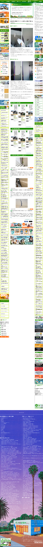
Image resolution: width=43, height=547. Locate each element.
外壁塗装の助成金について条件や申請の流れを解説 (29, 447)
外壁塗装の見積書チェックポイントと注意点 (39, 156)
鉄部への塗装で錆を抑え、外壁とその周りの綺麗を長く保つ (31, 476)
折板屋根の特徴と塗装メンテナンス (3, 230)
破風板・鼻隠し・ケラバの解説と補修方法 (4, 194)
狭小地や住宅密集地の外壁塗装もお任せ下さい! (4, 222)
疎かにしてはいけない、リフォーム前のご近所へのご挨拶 (8, 454)
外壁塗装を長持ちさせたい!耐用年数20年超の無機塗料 (39, 200)
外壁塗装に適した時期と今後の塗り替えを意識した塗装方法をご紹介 (10, 473)
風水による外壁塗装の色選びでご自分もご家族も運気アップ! (9, 448)
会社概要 (40, 1)
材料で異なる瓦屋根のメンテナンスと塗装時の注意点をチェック (31, 461)
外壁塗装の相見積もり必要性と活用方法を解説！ (39, 151)
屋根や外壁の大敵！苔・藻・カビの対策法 (39, 251)
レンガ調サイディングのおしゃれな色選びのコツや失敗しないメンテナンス (11, 478)
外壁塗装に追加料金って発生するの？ (38, 149)
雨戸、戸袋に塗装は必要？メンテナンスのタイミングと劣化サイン (32, 484)
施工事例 (8, 1)
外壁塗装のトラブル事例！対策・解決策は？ (39, 275)
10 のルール (2, 424)
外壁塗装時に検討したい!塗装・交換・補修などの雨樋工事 (30, 471)
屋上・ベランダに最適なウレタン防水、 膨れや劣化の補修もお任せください (11, 509)
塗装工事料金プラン (29, 1)
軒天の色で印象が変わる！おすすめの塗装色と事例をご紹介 (31, 468)
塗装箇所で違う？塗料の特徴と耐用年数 (39, 190)
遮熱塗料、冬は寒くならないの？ (27, 526)
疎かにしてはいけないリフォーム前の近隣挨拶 (39, 167)
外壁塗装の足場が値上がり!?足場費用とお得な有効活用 (30, 494)
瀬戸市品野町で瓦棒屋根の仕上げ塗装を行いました (39, 25)
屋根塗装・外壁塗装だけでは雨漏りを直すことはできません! (9, 457)
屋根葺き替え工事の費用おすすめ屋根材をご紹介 (4, 137)
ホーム (3, 1)
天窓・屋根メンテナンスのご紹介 (4, 201)
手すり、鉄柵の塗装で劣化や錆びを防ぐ (4, 242)
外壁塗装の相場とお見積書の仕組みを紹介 (39, 154)
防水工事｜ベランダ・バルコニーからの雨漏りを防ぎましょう (31, 445)
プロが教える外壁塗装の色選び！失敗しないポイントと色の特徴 (9, 440)
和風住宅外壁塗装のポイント (38, 236)
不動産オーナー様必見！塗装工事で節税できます (39, 205)
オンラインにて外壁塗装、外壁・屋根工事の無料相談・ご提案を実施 (32, 446)
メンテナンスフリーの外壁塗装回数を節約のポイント (39, 180)
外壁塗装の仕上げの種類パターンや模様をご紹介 (39, 303)
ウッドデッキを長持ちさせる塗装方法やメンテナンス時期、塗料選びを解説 (33, 479)
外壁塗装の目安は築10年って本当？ (3, 121)
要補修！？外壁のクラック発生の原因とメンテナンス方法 (8, 477)
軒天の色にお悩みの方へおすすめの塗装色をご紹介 (4, 199)
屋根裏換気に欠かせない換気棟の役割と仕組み (4, 271)
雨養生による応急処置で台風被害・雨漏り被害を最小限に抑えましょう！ (10, 518)
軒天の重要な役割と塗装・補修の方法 (4, 196)
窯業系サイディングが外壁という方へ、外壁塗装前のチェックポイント (32, 540)
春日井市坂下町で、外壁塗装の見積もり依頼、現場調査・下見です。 (39, 27)
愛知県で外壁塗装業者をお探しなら (5, 432)
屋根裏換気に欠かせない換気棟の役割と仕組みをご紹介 (8, 511)
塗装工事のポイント (4, 115)
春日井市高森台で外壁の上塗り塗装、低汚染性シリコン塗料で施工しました (39, 16)
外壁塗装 (4, 33)
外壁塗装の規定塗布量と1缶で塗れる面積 (39, 246)
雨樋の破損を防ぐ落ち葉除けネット (3, 212)
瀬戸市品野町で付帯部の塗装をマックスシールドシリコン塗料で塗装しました (39, 33)
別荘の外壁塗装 (25, 492)
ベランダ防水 (4, 41)
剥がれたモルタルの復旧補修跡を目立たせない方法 (4, 173)
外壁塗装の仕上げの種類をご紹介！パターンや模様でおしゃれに (9, 534)
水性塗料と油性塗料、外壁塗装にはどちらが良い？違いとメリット (32, 531)
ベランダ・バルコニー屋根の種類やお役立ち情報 (4, 258)
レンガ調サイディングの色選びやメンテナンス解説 (4, 171)
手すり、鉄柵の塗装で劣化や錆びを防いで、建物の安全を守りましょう (32, 478)
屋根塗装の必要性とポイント (27, 436)
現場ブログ (15, 18)
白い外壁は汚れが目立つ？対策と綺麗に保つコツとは (39, 290)
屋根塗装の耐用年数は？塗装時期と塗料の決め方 (39, 277)
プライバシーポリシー (4, 311)
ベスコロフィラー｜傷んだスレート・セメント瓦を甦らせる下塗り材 (32, 503)
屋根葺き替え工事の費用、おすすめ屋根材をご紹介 (29, 438)
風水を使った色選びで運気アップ (39, 68)
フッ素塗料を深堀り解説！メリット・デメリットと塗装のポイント (10, 531)
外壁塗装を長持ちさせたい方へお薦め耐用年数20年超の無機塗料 (31, 532)
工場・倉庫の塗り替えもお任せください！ (39, 126)
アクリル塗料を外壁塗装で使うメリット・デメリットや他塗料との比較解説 (33, 518)
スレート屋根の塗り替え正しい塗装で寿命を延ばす (4, 217)
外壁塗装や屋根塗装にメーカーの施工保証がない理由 (39, 203)
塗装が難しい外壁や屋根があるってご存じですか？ (39, 221)
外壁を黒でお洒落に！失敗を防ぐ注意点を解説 (39, 288)
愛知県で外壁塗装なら (4, 308)
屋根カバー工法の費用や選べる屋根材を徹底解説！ (29, 439)
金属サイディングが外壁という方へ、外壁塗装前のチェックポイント (32, 541)
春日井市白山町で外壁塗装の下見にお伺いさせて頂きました (39, 19)
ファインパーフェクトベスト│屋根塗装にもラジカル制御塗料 (31, 500)
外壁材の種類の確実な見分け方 (38, 177)
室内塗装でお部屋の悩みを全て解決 (27, 444)
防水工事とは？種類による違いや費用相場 (4, 261)
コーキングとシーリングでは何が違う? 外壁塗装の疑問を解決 (9, 495)
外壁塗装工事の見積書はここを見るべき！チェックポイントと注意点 (32, 429)
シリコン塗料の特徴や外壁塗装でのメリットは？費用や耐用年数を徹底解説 (33, 517)
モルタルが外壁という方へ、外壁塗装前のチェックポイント (31, 539)
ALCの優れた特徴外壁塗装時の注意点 (4, 281)
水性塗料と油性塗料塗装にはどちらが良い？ (38, 231)
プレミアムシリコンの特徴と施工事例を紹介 (39, 305)
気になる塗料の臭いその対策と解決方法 (38, 169)
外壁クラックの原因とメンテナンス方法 (4, 168)
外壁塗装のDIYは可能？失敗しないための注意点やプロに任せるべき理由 (10, 463)
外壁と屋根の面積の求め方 (4, 284)
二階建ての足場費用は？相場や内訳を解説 (38, 213)
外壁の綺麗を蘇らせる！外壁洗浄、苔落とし (38, 249)
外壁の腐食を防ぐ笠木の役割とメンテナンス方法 (4, 204)
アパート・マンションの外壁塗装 (27, 491)
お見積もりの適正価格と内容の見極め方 (39, 159)
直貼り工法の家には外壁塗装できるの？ (38, 226)
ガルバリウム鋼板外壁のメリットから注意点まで (39, 182)
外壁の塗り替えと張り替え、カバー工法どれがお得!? (39, 174)
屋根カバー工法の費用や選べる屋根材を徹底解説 (4, 140)
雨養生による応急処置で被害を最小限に (39, 270)
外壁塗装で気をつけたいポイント (4, 186)
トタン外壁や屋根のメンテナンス (4, 227)
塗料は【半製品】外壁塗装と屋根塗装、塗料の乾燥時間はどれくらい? (10, 493)
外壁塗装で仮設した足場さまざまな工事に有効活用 (39, 208)
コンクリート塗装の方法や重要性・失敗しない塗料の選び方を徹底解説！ (32, 483)
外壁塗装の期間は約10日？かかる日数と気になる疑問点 (8, 449)
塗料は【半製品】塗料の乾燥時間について (4, 276)
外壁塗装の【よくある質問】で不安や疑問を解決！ (7, 439)
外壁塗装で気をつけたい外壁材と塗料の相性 (4, 289)
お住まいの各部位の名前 (4, 142)
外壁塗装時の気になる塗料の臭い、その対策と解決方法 (8, 455)
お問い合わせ (3, 313)
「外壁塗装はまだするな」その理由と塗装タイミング (4, 126)
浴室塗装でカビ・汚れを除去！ (4, 248)
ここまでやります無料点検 (26, 420)
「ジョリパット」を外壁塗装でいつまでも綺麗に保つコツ (8, 500)
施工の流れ (24, 1)
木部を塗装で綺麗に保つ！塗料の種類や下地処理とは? (39, 257)
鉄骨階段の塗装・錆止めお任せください (4, 240)
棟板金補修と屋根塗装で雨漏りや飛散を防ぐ (4, 255)
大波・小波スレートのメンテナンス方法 (4, 291)
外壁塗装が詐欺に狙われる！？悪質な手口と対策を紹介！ (8, 487)
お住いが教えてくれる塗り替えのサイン (4, 118)
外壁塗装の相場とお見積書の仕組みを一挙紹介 (29, 428)
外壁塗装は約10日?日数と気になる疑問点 (39, 164)
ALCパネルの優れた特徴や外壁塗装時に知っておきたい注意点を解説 (10, 496)
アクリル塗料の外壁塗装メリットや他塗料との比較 (4, 153)
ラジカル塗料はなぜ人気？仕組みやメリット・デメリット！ (9, 533)
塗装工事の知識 (3, 110)
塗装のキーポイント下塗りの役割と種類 (38, 192)
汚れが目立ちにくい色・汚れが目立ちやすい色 (39, 71)
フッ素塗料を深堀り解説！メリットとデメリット (39, 298)
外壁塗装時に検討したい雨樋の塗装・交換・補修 (4, 206)
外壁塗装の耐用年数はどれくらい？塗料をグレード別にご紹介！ (9, 472)
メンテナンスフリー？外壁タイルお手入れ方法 (39, 234)
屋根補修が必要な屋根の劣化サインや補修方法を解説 (30, 475)
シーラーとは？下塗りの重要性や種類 (39, 197)
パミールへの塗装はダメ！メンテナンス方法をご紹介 (39, 259)
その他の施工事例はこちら (29, 153)
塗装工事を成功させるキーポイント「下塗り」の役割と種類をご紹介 (32, 535)
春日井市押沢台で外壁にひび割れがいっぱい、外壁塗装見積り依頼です (39, 13)
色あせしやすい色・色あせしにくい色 (39, 74)
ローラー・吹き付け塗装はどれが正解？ (38, 244)
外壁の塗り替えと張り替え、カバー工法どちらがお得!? (8, 464)
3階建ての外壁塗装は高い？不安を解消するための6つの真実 (9, 456)
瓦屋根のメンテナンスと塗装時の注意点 (4, 232)
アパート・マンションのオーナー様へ (39, 129)
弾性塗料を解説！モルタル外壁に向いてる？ (39, 300)
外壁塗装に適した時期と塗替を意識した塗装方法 (4, 147)
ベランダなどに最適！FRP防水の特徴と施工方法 (4, 263)
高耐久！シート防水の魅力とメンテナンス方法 (4, 268)
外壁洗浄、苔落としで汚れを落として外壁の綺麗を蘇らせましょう (32, 485)
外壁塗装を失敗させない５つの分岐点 (39, 146)
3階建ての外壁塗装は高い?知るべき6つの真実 (39, 172)
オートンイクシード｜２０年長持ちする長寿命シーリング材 (31, 516)
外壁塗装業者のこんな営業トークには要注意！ (39, 216)
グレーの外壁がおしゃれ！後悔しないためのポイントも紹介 (9, 525)
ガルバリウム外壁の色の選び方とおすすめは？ (7, 471)
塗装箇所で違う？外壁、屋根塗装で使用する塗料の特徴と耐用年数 (32, 527)
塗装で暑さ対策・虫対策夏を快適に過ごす (4, 163)
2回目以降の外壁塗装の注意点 (38, 187)
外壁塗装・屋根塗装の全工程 (27, 422)
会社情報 (2, 429)
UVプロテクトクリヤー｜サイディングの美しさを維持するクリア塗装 (32, 511)
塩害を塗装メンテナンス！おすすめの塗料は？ (4, 273)
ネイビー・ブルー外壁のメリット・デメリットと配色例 (8, 524)
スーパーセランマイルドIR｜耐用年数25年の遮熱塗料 (30, 502)
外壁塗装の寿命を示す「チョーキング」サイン (4, 165)
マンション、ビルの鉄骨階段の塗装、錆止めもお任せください (31, 477)
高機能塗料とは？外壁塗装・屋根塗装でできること (4, 181)
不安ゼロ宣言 (2, 428)
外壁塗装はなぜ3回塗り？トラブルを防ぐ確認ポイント (8, 485)
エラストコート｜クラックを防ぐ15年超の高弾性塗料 (30, 510)
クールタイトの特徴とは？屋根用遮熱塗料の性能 (39, 308)
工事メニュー (19, 1)
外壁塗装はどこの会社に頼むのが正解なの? (6, 492)
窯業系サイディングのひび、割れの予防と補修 (39, 223)
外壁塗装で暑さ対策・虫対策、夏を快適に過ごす (29, 493)
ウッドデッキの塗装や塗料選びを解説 (4, 245)
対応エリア (2, 430)
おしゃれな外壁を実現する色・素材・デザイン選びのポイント (9, 523)
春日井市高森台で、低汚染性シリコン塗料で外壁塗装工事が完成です (39, 10)
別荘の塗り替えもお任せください (39, 131)
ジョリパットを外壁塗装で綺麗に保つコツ (39, 241)
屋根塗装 (4, 36)
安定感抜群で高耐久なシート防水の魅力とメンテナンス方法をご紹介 (10, 510)
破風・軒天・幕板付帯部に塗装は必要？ (4, 191)
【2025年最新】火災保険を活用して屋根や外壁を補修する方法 (31, 432)
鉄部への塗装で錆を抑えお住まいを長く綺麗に (4, 237)
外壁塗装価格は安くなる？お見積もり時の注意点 (4, 132)
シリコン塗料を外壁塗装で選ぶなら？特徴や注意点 (4, 158)
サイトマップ (3, 316)
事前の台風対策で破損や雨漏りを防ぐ (38, 267)
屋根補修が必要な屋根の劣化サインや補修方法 (4, 214)
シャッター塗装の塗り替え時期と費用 (4, 250)
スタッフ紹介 (2, 431)
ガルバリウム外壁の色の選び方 (38, 185)
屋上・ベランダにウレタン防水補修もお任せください (4, 266)
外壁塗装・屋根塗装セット (4, 38)
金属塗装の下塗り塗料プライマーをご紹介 (39, 195)
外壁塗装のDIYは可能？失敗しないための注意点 (39, 218)
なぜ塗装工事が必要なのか (4, 113)
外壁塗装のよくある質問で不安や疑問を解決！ (39, 141)
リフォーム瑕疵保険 (3, 423)
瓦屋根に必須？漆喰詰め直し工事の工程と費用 (29, 460)
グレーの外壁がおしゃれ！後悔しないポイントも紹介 (39, 285)
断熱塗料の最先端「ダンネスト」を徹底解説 (39, 264)
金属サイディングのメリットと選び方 (4, 224)
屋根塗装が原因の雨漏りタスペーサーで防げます (4, 219)
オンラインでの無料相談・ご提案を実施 (39, 138)
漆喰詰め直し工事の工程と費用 (38, 239)
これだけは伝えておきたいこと (5, 422)
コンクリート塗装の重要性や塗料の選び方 (4, 253)
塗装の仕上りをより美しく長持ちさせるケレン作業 (4, 178)
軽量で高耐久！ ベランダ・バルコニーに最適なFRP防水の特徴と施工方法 (11, 508)
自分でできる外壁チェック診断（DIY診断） (7, 462)
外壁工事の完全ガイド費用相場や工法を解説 (4, 129)
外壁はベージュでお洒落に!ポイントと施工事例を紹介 (39, 293)
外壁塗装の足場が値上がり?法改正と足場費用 (39, 210)
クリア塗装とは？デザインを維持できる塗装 (4, 160)
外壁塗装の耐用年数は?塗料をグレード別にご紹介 (4, 145)
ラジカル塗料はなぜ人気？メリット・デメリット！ (39, 311)
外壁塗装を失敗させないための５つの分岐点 (7, 446)
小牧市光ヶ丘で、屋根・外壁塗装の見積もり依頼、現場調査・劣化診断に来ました (39, 7)
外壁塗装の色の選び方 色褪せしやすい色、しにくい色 (8, 441)
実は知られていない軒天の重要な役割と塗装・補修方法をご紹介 (31, 467)
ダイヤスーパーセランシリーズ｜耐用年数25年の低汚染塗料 (31, 504)
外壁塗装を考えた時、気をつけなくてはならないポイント (8, 484)
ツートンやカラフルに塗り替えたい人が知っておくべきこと (39, 77)
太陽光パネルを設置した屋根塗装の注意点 (39, 254)
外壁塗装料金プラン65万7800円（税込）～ (28, 423)
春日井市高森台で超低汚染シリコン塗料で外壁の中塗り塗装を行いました (39, 22)
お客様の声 (13, 1)
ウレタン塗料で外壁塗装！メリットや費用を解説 (4, 155)
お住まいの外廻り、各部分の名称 (5, 465)
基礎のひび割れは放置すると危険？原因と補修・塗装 (8, 519)
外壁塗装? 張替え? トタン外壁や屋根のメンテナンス (30, 452)
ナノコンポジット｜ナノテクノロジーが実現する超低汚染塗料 (31, 509)
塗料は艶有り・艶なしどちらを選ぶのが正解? (39, 228)
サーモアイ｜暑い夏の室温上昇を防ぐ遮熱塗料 (29, 501)
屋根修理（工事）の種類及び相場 (4, 134)
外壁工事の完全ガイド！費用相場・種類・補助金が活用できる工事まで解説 (11, 453)
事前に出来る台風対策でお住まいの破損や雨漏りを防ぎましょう (9, 517)
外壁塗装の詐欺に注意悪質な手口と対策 (39, 161)
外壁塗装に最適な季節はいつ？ (4, 150)
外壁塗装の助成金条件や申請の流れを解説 (39, 144)
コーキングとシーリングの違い (4, 279)
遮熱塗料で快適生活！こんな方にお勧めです (29, 508)
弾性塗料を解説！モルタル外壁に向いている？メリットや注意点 (9, 532)
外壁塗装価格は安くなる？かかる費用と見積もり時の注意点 (31, 430)
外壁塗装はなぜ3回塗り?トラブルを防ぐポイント (4, 188)
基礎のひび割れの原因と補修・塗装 (38, 272)
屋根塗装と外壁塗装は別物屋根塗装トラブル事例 (4, 183)
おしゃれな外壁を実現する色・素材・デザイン (39, 280)
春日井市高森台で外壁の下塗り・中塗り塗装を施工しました (39, 30)
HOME (12, 18)
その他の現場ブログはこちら (29, 219)
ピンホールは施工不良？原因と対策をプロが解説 (4, 176)
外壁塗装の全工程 (3, 123)
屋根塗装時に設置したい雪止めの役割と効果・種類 (4, 209)
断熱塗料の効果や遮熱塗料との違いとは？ (38, 262)
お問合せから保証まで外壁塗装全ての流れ (28, 421)
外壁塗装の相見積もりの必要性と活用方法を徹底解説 (8, 486)
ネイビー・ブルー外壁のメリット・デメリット (39, 282)
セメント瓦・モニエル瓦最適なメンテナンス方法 (4, 235)
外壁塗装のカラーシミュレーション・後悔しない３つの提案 (9, 447)
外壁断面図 (2, 286)
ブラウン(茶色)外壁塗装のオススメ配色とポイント (39, 295)
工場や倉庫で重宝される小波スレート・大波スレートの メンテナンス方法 (11, 502)
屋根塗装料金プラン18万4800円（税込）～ (28, 424)
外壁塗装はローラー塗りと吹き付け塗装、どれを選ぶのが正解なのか (10, 494)
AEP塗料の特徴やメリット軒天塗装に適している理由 (39, 313)
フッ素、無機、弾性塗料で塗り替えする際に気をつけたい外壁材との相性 (10, 501)
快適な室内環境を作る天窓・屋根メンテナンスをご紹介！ (30, 469)
